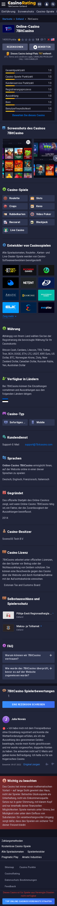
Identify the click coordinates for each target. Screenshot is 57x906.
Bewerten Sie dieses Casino (28, 115)
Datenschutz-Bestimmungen (21, 880)
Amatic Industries (32, 857)
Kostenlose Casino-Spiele (16, 846)
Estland (20, 19)
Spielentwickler (36, 851)
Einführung (9, 11)
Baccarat (14, 222)
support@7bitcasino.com (38, 444)
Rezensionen (15, 47)
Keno (39, 206)
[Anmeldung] (46, 4)
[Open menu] (3, 4)
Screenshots (26, 11)
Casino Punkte (27, 867)
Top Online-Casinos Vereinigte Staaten (28, 901)
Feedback (10, 886)
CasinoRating (12, 873)
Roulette (14, 198)
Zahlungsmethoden (12, 840)
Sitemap (9, 867)
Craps (12, 206)
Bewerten (44, 47)
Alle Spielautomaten (13, 851)
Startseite (7, 19)
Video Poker (43, 214)
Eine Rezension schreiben (28, 704)
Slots (39, 198)
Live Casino (17, 230)
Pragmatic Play (10, 857)
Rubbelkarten (17, 214)
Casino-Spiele (45, 11)
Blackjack (42, 222)
